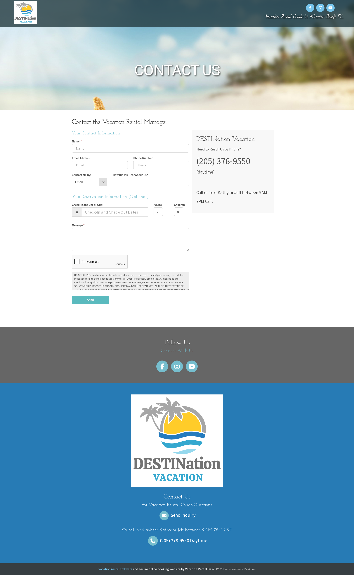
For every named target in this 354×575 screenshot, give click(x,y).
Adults (158, 205)
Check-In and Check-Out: (87, 205)
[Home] (25, 12)
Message (78, 225)
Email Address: (81, 158)
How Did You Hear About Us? (130, 175)
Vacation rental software (115, 569)
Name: (77, 141)
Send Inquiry (183, 515)
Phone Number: (143, 158)
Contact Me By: (81, 175)
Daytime (183, 540)
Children (179, 205)
